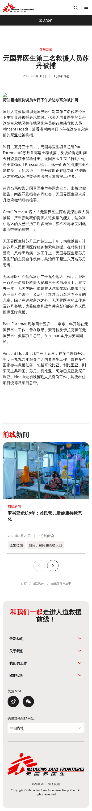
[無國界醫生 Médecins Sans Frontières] (18, 7)
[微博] (13, 701)
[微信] (28, 701)
